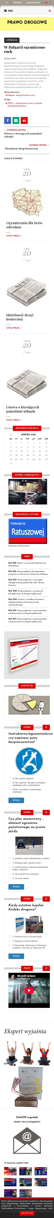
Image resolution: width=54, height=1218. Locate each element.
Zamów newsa (33, 3)
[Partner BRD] (27, 1086)
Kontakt (17, 3)
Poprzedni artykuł (15, 130)
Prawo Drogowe (27, 23)
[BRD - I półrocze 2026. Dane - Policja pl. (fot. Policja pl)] (10, 1171)
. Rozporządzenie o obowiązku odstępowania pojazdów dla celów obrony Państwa (26, 582)
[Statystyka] (29, 704)
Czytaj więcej (14, 236)
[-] (25, 1171)
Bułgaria (11, 95)
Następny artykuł (39, 145)
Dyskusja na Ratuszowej (18, 546)
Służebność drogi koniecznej (21, 149)
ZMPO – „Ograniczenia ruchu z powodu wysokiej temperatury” (24, 104)
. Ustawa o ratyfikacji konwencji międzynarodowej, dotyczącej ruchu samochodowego (26, 602)
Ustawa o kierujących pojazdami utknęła (22, 409)
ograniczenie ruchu (26, 95)
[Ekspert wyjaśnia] (27, 1049)
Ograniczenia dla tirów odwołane (24, 225)
